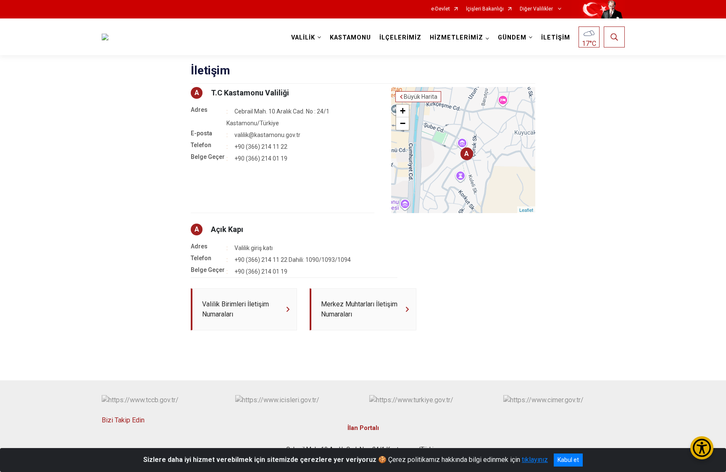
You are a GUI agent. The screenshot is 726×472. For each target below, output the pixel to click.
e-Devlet (440, 9)
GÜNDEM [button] (512, 37)
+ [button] (402, 110)
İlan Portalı (363, 428)
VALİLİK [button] (303, 37)
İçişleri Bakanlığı (485, 9)
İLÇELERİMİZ (400, 37)
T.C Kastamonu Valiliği (250, 92)
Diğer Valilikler (537, 9)
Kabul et (568, 459)
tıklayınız (535, 460)
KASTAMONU (350, 37)
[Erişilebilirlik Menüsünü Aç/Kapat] (701, 447)
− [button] (402, 123)
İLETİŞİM (555, 37)
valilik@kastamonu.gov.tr (267, 135)
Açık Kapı (227, 229)
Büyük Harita (420, 96)
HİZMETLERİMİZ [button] (456, 37)
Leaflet (526, 209)
